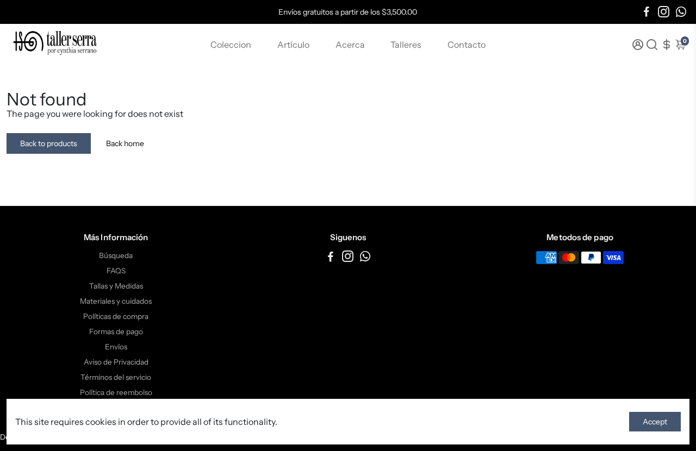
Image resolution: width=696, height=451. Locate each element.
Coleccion (230, 44)
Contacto (467, 44)
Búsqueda (116, 255)
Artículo (293, 44)
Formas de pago (116, 331)
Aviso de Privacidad (116, 362)
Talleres (405, 44)
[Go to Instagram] (663, 12)
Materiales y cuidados (116, 301)
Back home (125, 143)
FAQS (116, 270)
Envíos (116, 346)
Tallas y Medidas (116, 285)
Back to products (48, 143)
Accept (655, 422)
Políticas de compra (115, 316)
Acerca (350, 44)
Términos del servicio (115, 377)
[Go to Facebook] (646, 12)
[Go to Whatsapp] (681, 12)
